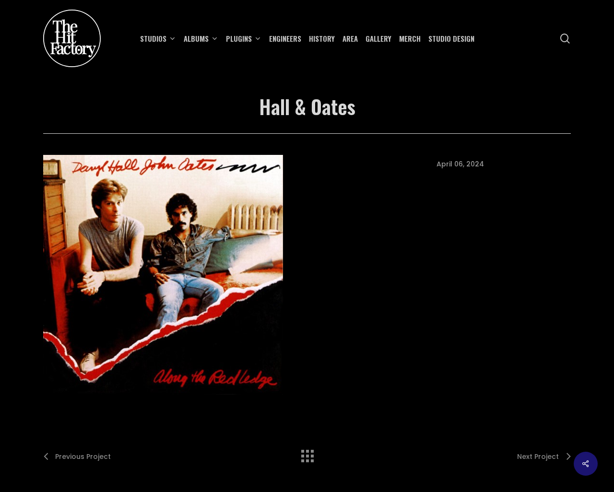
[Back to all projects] (307, 453)
